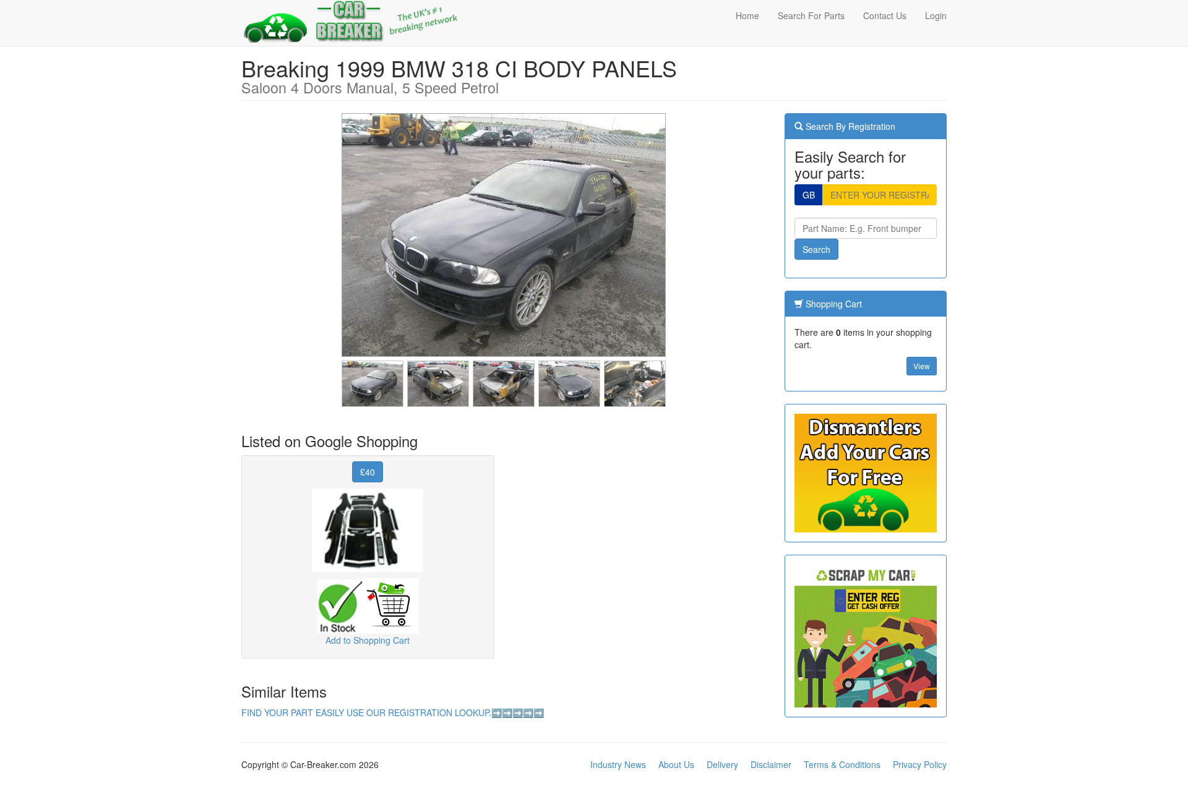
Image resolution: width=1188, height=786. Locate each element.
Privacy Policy (920, 764)
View (921, 366)
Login (936, 15)
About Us (676, 764)
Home (747, 15)
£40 (367, 472)
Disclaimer (771, 764)
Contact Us (884, 15)
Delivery (722, 764)
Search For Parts (811, 15)
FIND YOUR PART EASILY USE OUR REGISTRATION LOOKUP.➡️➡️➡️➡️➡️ (392, 712)
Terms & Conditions (842, 764)
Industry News (618, 764)
